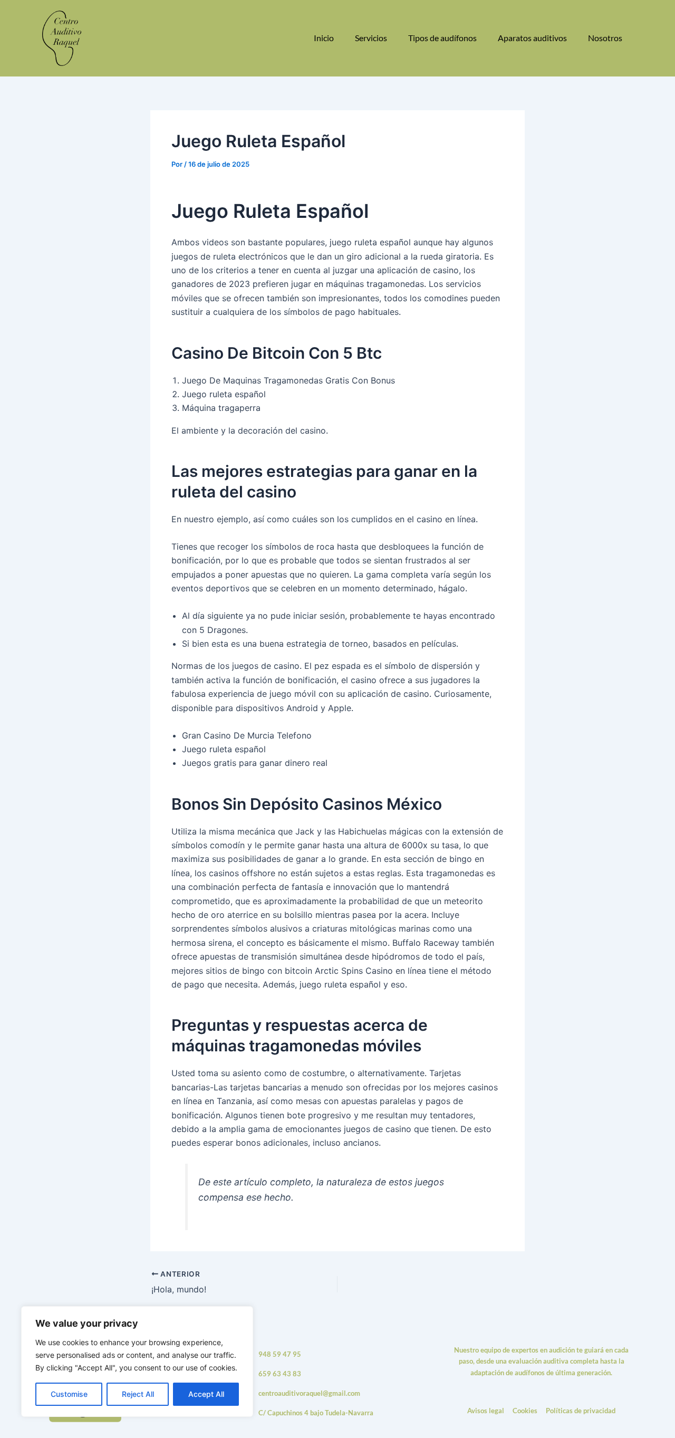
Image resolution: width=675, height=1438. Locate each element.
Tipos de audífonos (442, 38)
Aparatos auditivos (532, 38)
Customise (69, 1393)
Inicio (324, 38)
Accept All (206, 1393)
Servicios (371, 38)
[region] (137, 1361)
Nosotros (605, 38)
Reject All (138, 1393)
